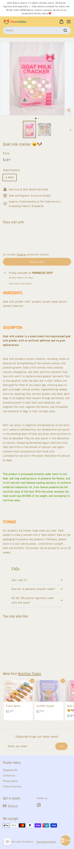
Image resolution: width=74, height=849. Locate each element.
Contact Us (9, 775)
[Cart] (61, 22)
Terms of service (12, 786)
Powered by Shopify (46, 841)
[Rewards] (65, 840)
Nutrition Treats (29, 673)
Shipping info (10, 770)
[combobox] (37, 30)
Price (6, 153)
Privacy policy (10, 781)
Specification (11, 170)
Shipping (21, 254)
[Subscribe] (61, 746)
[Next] (69, 129)
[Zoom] (69, 110)
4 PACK (10, 177)
